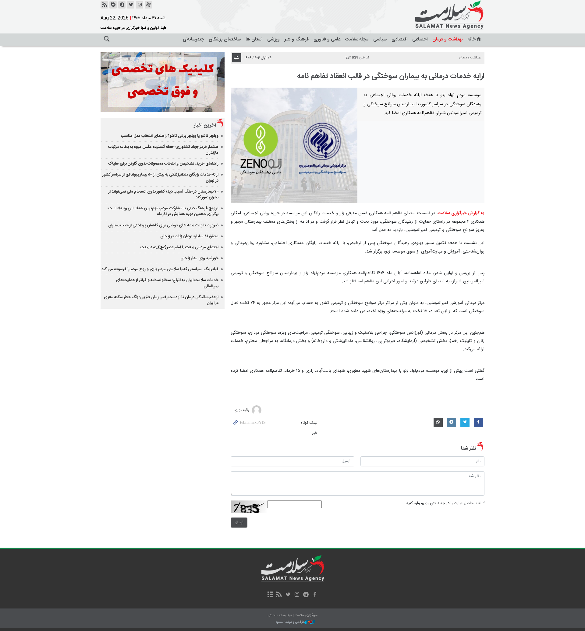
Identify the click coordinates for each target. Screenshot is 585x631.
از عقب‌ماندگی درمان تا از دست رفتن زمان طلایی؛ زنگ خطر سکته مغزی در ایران (161, 300)
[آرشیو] (270, 595)
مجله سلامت (356, 39)
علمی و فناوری (327, 39)
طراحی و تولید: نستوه (290, 622)
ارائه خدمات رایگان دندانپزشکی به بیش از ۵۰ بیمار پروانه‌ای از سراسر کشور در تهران (160, 177)
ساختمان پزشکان (225, 39)
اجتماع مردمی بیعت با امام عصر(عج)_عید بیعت (179, 247)
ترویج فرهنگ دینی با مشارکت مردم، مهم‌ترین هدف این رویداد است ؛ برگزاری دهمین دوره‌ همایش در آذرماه (162, 211)
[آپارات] (148, 5)
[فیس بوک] (314, 595)
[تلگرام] (306, 595)
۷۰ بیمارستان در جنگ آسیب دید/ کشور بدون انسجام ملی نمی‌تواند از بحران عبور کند (163, 194)
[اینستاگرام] (139, 5)
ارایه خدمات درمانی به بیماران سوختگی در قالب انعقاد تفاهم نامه (390, 76)
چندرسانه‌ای (193, 39)
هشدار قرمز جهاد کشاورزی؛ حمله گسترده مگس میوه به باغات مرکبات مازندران (163, 150)
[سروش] (122, 5)
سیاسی (380, 39)
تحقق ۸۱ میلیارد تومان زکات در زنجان (189, 236)
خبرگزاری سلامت (435, 15)
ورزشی (273, 39)
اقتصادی (399, 39)
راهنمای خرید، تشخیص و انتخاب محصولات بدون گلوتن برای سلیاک (163, 163)
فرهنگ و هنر (297, 39)
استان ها (254, 39)
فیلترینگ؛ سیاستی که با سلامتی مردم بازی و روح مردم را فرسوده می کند (159, 269)
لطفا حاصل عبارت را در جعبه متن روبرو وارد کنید (445, 503)
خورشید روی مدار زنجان (199, 258)
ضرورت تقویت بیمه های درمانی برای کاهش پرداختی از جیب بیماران (163, 225)
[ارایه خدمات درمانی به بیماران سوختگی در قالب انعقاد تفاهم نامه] (294, 145)
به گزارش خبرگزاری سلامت (461, 213)
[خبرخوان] (104, 5)
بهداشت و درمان (447, 39)
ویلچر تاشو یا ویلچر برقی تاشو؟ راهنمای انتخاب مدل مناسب (169, 136)
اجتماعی (419, 39)
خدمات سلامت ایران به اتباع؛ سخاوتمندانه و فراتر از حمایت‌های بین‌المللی (167, 283)
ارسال (239, 522)
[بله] (113, 5)
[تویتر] (130, 5)
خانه (472, 39)
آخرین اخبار (205, 125)
